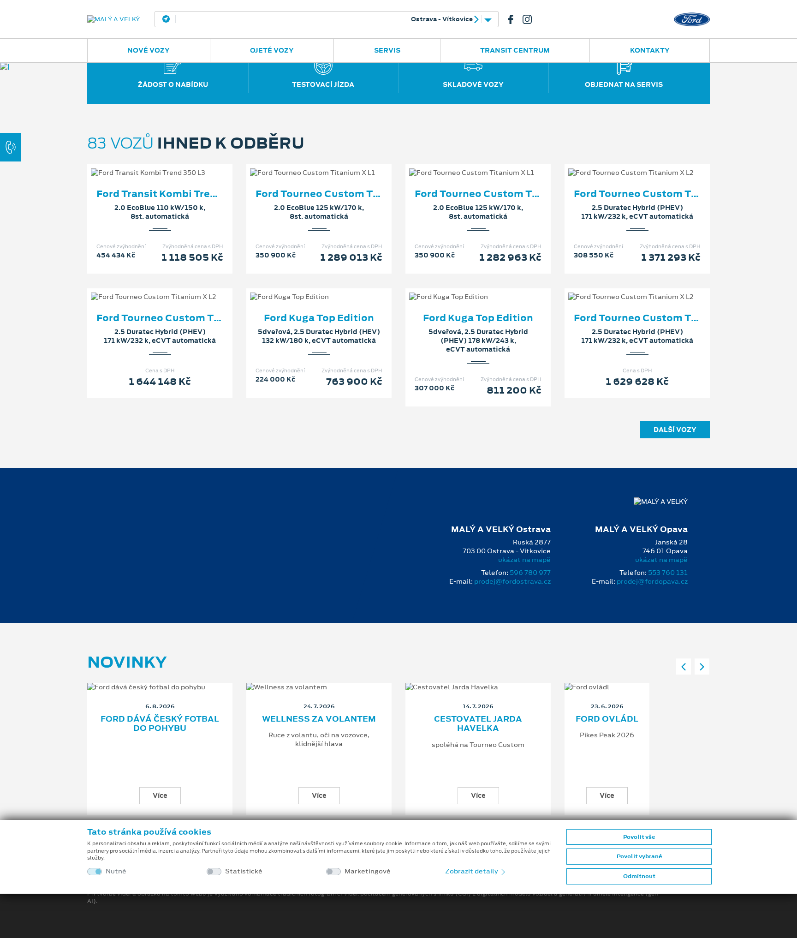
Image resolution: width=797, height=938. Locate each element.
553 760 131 (668, 572)
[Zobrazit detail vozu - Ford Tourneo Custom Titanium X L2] (623, 163)
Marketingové (368, 871)
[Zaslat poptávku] (175, 163)
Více (160, 795)
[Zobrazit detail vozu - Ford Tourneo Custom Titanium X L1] (304, 163)
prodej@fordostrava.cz (512, 581)
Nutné (116, 871)
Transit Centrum (515, 50)
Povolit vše (639, 837)
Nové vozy (148, 50)
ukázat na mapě (524, 559)
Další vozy (675, 429)
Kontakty (650, 50)
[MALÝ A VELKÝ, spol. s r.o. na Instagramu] (531, 19)
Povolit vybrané (639, 856)
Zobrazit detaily (472, 871)
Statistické (243, 871)
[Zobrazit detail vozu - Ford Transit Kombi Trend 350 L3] (145, 163)
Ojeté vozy (272, 50)
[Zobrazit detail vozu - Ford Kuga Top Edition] (304, 287)
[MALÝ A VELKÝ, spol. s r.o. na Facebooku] (514, 19)
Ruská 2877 (322, 19)
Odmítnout (639, 876)
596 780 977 (530, 572)
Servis (387, 50)
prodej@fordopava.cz (652, 581)
